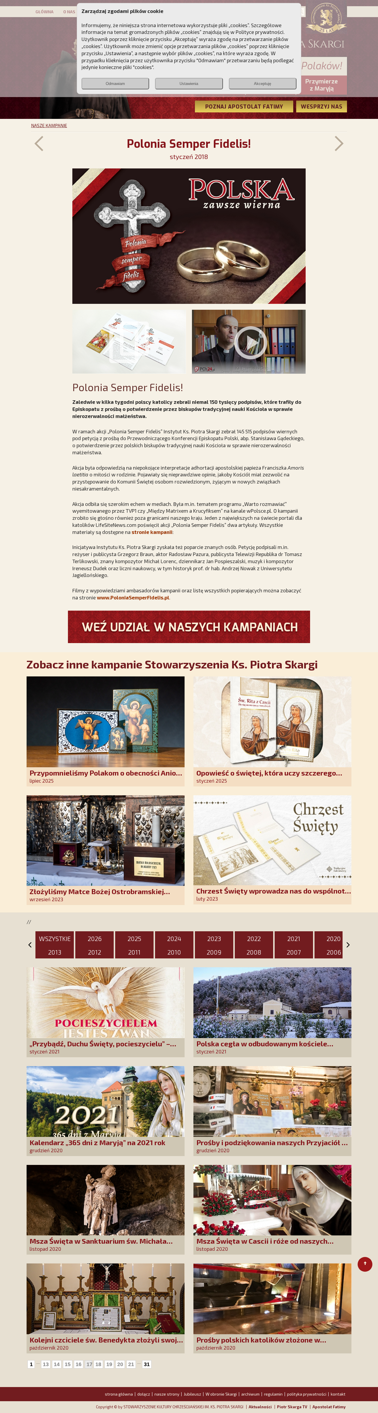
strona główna (119, 1393)
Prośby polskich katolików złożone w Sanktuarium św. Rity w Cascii (258, 1343)
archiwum (250, 1393)
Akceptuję (262, 83)
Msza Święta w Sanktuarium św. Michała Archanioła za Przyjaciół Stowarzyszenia (98, 1245)
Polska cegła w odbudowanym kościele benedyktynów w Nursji (261, 1047)
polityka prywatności (306, 1393)
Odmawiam (115, 83)
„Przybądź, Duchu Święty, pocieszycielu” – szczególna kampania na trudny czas (100, 1047)
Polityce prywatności (260, 32)
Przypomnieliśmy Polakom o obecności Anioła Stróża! (106, 776)
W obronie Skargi (221, 1393)
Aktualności (260, 1406)
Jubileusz (192, 1393)
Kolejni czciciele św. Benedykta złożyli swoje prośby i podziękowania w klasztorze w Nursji (106, 1343)
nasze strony (166, 1393)
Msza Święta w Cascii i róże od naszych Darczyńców (262, 1245)
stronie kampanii (152, 532)
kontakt (338, 1393)
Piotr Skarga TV (292, 1406)
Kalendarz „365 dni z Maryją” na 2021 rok (97, 1142)
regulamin (273, 1393)
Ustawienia (189, 83)
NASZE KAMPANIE (49, 125)
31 (147, 1364)
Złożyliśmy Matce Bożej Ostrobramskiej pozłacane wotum (97, 895)
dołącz (143, 1393)
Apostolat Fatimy (329, 1406)
